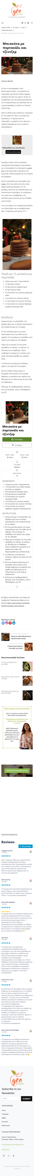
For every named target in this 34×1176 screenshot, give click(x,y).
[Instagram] (6, 623)
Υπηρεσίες (5, 1114)
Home (4, 1110)
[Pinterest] (10, 623)
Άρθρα (4, 1118)
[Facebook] (3, 623)
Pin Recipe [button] (18, 445)
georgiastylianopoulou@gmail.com (13, 1144)
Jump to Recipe (7, 81)
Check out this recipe (13, 152)
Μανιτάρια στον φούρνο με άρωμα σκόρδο (10, 692)
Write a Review (26, 846)
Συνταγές (5, 1122)
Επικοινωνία (6, 1125)
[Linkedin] (13, 623)
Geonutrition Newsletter (17, 770)
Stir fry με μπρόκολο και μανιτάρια (9, 663)
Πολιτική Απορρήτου (9, 834)
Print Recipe (18, 439)
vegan (3, 184)
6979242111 (6, 1149)
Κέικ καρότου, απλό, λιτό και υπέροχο (10, 677)
